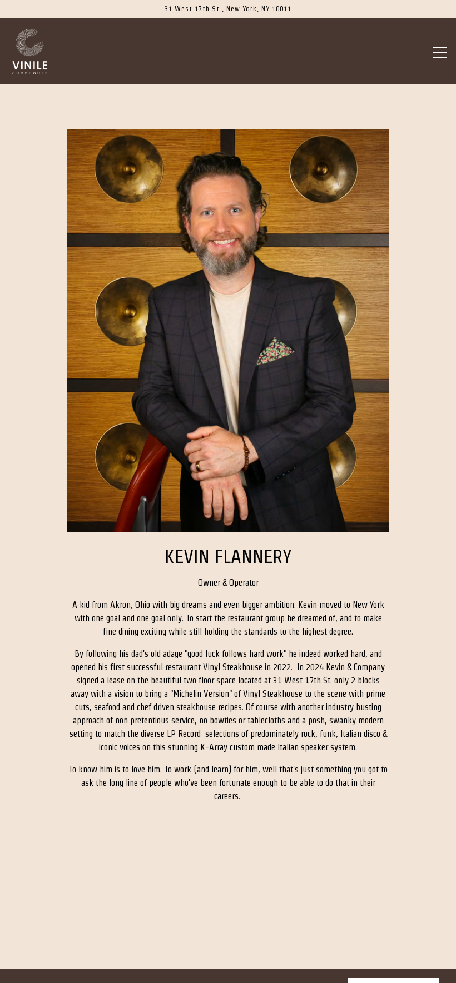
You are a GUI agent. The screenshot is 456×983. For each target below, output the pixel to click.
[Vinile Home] (45, 51)
